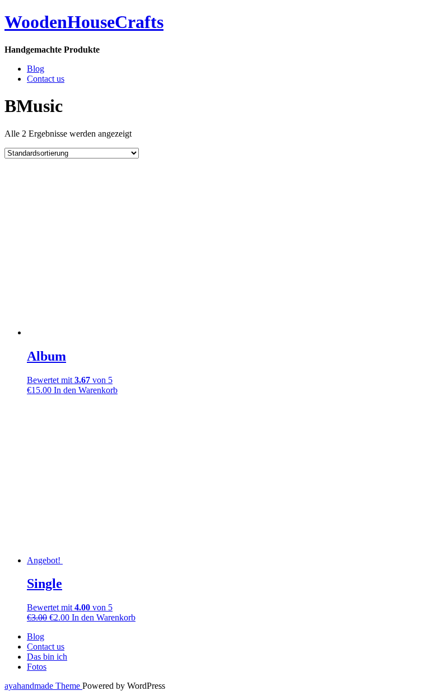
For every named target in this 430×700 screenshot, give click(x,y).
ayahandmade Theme (43, 685)
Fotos (36, 666)
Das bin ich (47, 656)
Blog (35, 68)
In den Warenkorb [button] (86, 390)
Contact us (45, 78)
